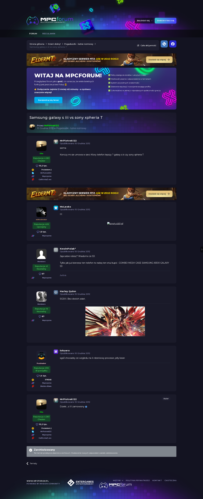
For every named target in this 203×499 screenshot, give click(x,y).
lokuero (65, 350)
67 (42, 274)
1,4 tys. (43, 376)
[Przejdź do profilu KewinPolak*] (41, 254)
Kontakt (157, 480)
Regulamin (48, 33)
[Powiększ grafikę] (86, 406)
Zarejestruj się (165, 21)
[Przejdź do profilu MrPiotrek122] (32, 127)
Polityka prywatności (138, 480)
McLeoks (65, 206)
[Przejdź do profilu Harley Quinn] (41, 297)
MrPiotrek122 (68, 140)
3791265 (48, 380)
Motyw (117, 480)
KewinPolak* (68, 248)
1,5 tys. (43, 232)
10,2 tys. (42, 166)
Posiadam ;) (46, 170)
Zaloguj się (144, 21)
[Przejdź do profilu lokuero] (41, 356)
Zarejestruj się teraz (48, 100)
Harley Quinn (68, 291)
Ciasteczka (170, 480)
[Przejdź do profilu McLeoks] (41, 212)
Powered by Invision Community (43, 484)
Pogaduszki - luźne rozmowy (71, 128)
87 (42, 316)
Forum (33, 33)
